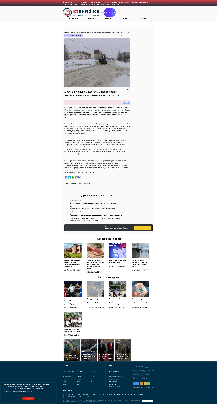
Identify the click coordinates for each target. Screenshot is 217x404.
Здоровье (93, 374)
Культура (93, 376)
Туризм (64, 381)
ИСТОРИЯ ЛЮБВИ (105, 4)
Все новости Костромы (74, 35)
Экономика (93, 369)
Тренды (78, 381)
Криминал (79, 376)
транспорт (87, 183)
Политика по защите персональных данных (143, 388)
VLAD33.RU (77, 394)
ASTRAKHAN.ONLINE (68, 394)
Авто (92, 379)
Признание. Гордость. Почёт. (140, 2)
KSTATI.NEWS (102, 394)
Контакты (111, 374)
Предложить (68, 2)
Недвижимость (80, 369)
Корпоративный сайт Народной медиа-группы (76, 396)
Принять (28, 398)
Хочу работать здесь (95, 2)
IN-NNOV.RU (85, 394)
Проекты (125, 19)
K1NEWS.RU (93, 394)
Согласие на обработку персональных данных (143, 387)
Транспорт (142, 19)
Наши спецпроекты (67, 374)
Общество (79, 379)
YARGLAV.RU (140, 394)
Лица (92, 381)
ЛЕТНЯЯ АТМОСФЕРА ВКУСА (71, 4)
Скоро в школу (116, 4)
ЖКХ (72, 32)
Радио (78, 384)
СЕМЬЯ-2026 (113, 2)
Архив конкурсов (67, 376)
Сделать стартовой (113, 381)
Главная (66, 32)
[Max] (79, 177)
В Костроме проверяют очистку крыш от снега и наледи (93, 204)
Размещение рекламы (114, 371)
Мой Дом (105, 2)
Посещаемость (112, 384)
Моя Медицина (83, 2)
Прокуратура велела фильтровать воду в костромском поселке (96, 215)
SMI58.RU (109, 394)
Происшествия (80, 371)
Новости (91, 19)
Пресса (64, 379)
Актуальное (65, 384)
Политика (93, 371)
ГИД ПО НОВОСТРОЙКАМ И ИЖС (90, 4)
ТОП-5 (75, 2)
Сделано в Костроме (124, 2)
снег (80, 183)
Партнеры (108, 19)
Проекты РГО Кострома (68, 371)
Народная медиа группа (114, 386)
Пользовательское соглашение (116, 376)
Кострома (73, 183)
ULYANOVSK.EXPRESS (130, 394)
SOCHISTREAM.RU (118, 394)
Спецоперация (73, 19)
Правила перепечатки (114, 379)
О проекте (111, 369)
